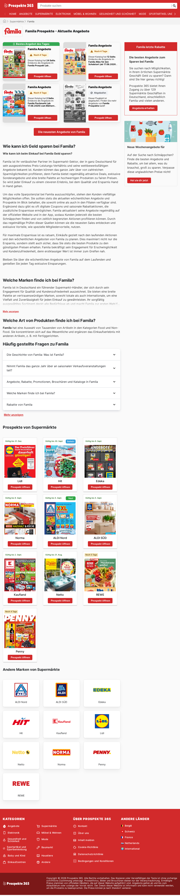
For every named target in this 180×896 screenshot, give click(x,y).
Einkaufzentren (17, 862)
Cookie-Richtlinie (88, 847)
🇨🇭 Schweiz (128, 831)
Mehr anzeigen (11, 311)
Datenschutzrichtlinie (90, 854)
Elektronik (63, 13)
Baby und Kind (16, 855)
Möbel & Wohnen (85, 13)
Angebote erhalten (143, 108)
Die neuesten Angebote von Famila (61, 132)
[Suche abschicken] (174, 6)
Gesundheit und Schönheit (117, 13)
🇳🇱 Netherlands (130, 843)
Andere (45, 862)
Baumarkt (47, 847)
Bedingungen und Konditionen (96, 861)
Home (12, 13)
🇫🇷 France (127, 837)
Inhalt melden (86, 840)
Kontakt (82, 826)
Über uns (83, 833)
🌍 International (130, 848)
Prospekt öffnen (42, 76)
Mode (142, 13)
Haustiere (47, 855)
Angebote (25, 13)
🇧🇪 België (126, 825)
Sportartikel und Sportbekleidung (17, 848)
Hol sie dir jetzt (139, 180)
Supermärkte (44, 13)
